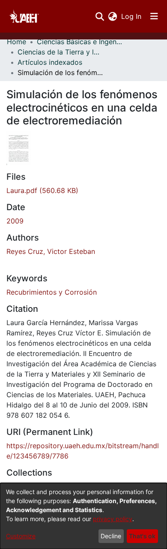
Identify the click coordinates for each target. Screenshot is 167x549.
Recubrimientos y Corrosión (51, 292)
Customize (21, 536)
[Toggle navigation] (154, 16)
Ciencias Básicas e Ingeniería (79, 41)
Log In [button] (131, 16)
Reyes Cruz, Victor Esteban (50, 251)
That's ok (142, 536)
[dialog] (83, 516)
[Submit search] (99, 16)
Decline (111, 536)
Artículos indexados (50, 62)
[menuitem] (112, 16)
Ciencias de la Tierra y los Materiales (60, 52)
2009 (15, 221)
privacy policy (112, 518)
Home (16, 41)
